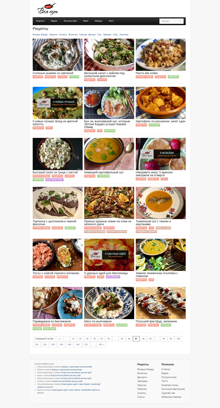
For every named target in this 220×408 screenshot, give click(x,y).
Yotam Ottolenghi (95, 231)
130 (53, 344)
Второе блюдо (40, 34)
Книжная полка (170, 385)
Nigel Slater (163, 228)
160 (77, 344)
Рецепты (50, 77)
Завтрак (107, 34)
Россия (74, 77)
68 (143, 339)
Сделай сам (168, 393)
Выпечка (73, 34)
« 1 (59, 339)
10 (73, 339)
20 (80, 339)
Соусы (141, 396)
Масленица (113, 277)
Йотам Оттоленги (116, 231)
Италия (37, 329)
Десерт (92, 34)
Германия (103, 176)
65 (122, 339)
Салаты (63, 34)
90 (171, 339)
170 (86, 344)
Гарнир (83, 34)
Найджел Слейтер (146, 231)
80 (164, 339)
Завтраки (142, 381)
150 (69, 344)
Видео (165, 373)
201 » (101, 344)
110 (36, 344)
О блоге (166, 369)
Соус (115, 34)
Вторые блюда (145, 369)
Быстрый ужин (54, 180)
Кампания (49, 329)
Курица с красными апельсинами (77, 367)
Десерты (142, 377)
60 (109, 339)
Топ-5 (49, 128)
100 (178, 339)
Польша (165, 325)
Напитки (124, 34)
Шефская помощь (171, 396)
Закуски (53, 34)
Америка (173, 77)
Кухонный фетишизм (173, 389)
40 (94, 339)
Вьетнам (110, 131)
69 (150, 339)
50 (101, 339)
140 (61, 344)
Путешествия (169, 377)
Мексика (70, 228)
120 (45, 344)
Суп (99, 34)
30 (87, 339)
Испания (154, 125)
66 (129, 339)
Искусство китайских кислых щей (76, 372)
